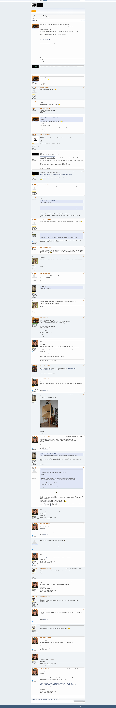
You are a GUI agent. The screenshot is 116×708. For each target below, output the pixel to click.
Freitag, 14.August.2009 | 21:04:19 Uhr (44, 64)
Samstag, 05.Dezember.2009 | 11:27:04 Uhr (45, 273)
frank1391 (35, 568)
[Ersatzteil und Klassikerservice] (32, 549)
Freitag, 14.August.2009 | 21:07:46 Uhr (44, 75)
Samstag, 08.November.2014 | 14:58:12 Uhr (46, 596)
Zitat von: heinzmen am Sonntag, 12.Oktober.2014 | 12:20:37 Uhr (49, 453)
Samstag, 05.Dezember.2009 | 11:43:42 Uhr (45, 284)
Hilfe (71, 706)
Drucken (83, 20)
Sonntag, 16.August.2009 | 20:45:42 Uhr (45, 184)
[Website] (32, 241)
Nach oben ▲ (83, 706)
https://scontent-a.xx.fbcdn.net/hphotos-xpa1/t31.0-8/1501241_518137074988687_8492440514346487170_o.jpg (56, 557)
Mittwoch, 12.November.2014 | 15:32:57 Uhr (45, 637)
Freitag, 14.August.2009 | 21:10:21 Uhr (44, 87)
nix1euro (34, 87)
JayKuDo (34, 134)
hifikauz (34, 256)
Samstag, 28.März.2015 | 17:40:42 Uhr (44, 668)
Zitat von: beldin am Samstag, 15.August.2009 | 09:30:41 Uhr (49, 200)
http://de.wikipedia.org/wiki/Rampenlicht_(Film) (46, 505)
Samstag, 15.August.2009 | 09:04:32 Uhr (45, 108)
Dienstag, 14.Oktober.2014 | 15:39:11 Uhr (45, 467)
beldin (34, 22)
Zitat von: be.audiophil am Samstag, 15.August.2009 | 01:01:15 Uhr (49, 117)
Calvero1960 (35, 467)
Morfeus (34, 232)
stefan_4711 (35, 64)
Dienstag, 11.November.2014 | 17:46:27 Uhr (45, 609)
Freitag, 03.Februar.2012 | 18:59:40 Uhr (44, 317)
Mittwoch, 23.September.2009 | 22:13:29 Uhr (45, 247)
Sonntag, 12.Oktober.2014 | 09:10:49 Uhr (45, 378)
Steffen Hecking (36, 365)
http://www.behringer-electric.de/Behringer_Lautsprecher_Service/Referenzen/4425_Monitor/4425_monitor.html (56, 174)
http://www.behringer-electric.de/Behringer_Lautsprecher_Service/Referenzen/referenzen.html (53, 177)
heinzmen (35, 339)
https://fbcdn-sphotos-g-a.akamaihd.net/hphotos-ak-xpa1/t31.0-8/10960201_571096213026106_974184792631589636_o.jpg (58, 684)
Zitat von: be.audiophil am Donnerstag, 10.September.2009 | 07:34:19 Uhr (50, 233)
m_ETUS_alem (35, 539)
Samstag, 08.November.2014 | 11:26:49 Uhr (46, 568)
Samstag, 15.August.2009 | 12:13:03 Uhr (45, 134)
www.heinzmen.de (45, 362)
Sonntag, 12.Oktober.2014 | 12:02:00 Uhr (45, 394)
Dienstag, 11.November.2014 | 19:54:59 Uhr (45, 624)
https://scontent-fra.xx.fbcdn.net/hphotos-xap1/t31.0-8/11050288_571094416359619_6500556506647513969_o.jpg (56, 683)
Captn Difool (35, 184)
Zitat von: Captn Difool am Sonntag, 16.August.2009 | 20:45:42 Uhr (49, 206)
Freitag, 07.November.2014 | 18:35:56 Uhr (45, 523)
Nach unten (33, 20)
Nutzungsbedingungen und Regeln (77, 706)
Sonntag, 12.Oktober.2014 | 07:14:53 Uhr (45, 365)
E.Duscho (34, 273)
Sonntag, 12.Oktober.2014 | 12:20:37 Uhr (45, 436)
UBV (33, 284)
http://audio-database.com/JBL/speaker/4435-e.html (47, 491)
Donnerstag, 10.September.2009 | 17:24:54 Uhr (45, 219)
